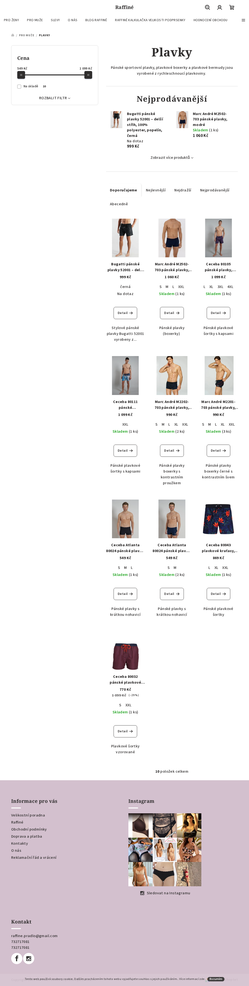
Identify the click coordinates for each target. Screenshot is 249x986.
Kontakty (19, 843)
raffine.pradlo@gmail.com (34, 936)
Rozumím (216, 979)
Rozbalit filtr (53, 98)
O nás (16, 850)
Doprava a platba (26, 836)
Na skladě (35, 86)
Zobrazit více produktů (170, 157)
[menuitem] (11, 20)
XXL (181, 286)
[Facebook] (16, 958)
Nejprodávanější (215, 190)
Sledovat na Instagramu (168, 893)
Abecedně (119, 204)
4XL (230, 286)
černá (125, 286)
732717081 (20, 941)
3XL (220, 286)
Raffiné (17, 822)
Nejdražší (182, 190)
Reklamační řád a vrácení (34, 857)
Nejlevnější (156, 190)
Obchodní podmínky (29, 829)
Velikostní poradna (28, 815)
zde (202, 979)
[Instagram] (28, 958)
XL (211, 286)
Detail (123, 313)
